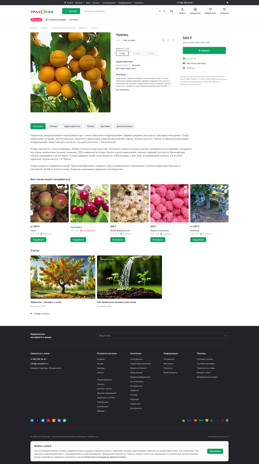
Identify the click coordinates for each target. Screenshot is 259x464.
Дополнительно (124, 126)
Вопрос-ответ (203, 372)
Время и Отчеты (138, 368)
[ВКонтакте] (32, 420)
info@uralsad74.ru (39, 363)
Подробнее (38, 239)
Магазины (168, 363)
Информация (171, 353)
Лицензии (135, 403)
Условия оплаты (205, 359)
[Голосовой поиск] (165, 11)
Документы (136, 408)
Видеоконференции (140, 377)
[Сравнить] (163, 40)
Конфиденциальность (218, 436)
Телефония (102, 402)
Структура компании (140, 363)
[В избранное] (168, 40)
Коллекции (102, 406)
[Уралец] (70, 72)
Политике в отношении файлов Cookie (105, 457)
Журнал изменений (106, 393)
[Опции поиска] (159, 11)
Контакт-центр (104, 388)
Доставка (105, 126)
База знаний (136, 372)
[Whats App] (64, 420)
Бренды (101, 368)
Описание (38, 126)
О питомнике (136, 381)
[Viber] (59, 420)
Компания (135, 353)
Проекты (168, 368)
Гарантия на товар (206, 368)
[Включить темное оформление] (227, 2)
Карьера (134, 399)
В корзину (204, 50)
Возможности (170, 372)
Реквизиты (169, 359)
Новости (134, 390)
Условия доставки (206, 363)
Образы (101, 411)
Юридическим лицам (207, 377)
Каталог (101, 359)
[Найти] (171, 11)
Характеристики (72, 126)
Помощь (201, 353)
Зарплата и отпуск (106, 397)
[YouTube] (48, 420)
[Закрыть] (225, 444)
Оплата (90, 126)
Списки (100, 384)
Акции (100, 363)
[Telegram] (43, 420)
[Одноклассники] (53, 420)
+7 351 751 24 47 (185, 2)
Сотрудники (136, 359)
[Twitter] (37, 420)
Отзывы (53, 126)
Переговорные (104, 379)
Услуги (100, 372)
